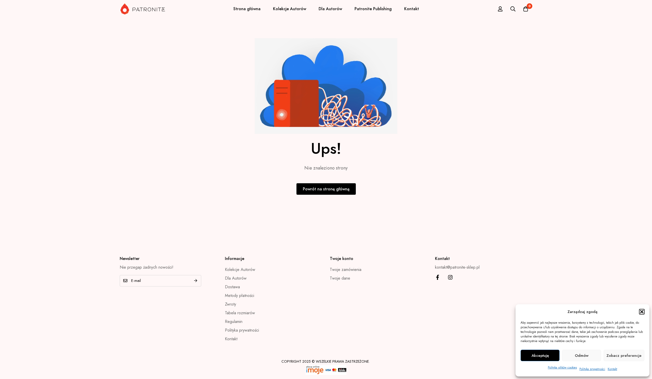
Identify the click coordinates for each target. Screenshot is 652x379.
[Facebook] (437, 277)
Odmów (582, 355)
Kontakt (612, 369)
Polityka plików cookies (562, 367)
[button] (641, 311)
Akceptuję (540, 355)
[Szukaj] (513, 9)
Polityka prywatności (592, 369)
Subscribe (195, 280)
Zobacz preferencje (624, 355)
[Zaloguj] (500, 9)
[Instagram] (450, 277)
